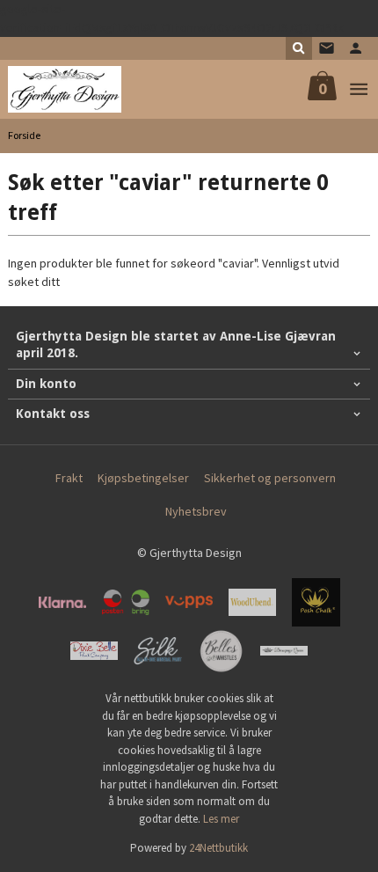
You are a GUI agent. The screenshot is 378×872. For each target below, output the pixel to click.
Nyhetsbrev (196, 511)
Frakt (69, 478)
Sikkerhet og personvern (270, 478)
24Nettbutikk (218, 847)
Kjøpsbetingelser (143, 478)
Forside (24, 135)
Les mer (221, 818)
